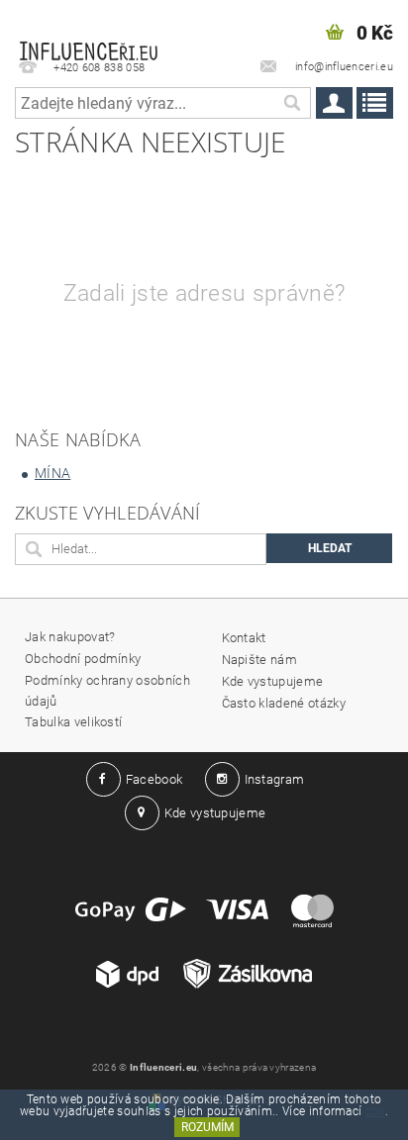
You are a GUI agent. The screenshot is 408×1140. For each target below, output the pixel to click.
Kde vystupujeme (273, 681)
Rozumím (207, 1127)
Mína (52, 473)
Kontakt (244, 637)
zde (375, 1111)
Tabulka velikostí (73, 721)
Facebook (154, 779)
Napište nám (260, 659)
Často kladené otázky (284, 703)
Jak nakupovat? (70, 636)
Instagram (275, 779)
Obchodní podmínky (83, 658)
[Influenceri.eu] (88, 25)
